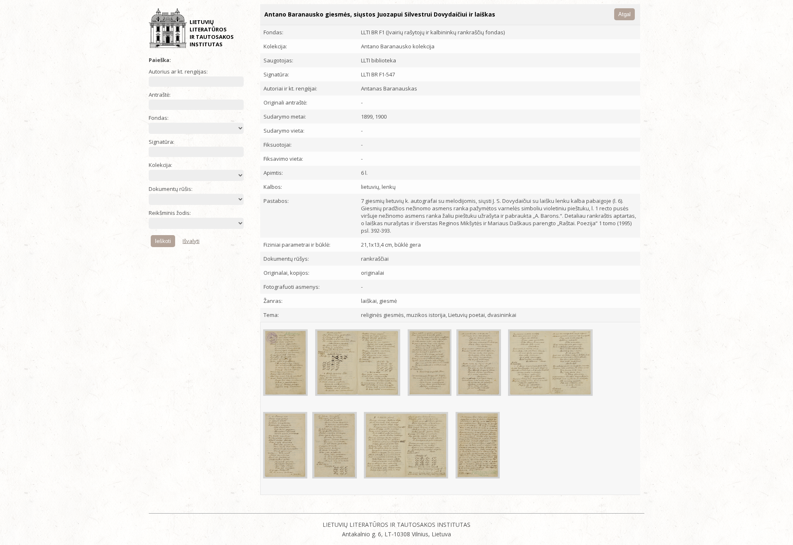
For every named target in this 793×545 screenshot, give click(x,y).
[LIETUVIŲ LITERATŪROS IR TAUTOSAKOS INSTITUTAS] (168, 46)
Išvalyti (191, 241)
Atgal (624, 14)
